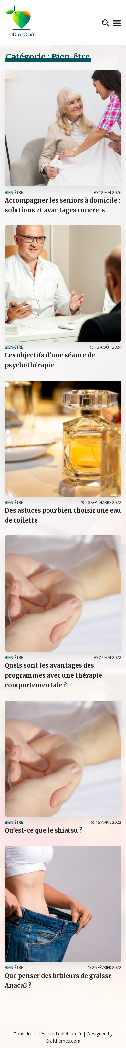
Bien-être (14, 192)
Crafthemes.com (63, 1041)
